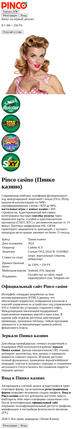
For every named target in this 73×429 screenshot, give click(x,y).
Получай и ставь (12, 32)
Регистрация (10, 15)
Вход (24, 15)
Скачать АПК (10, 11)
